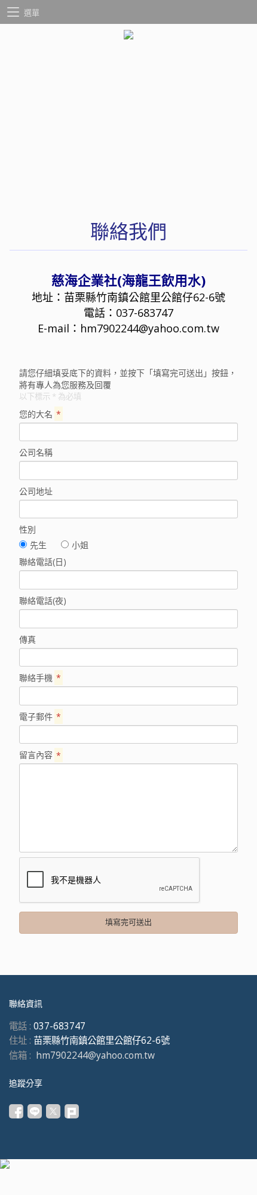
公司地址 (36, 491)
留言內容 (40, 754)
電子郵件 (40, 716)
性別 (27, 529)
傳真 (27, 639)
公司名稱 (36, 452)
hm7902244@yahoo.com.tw (149, 328)
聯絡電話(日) (42, 561)
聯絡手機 (40, 677)
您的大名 (40, 414)
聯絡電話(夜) (42, 600)
